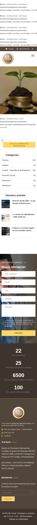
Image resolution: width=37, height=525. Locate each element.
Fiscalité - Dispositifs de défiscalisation (18, 170)
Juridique (18, 165)
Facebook (7, 436)
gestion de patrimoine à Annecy (21, 423)
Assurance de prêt (18, 175)
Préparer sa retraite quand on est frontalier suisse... (23, 229)
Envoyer (18, 333)
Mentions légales (26, 516)
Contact (11, 49)
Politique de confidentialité (18, 519)
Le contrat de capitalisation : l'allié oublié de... (23, 216)
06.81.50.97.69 (24, 49)
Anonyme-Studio (12, 516)
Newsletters (18, 185)
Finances (18, 160)
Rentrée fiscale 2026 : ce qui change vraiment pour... (23, 202)
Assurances (18, 180)
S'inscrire (8, 499)
